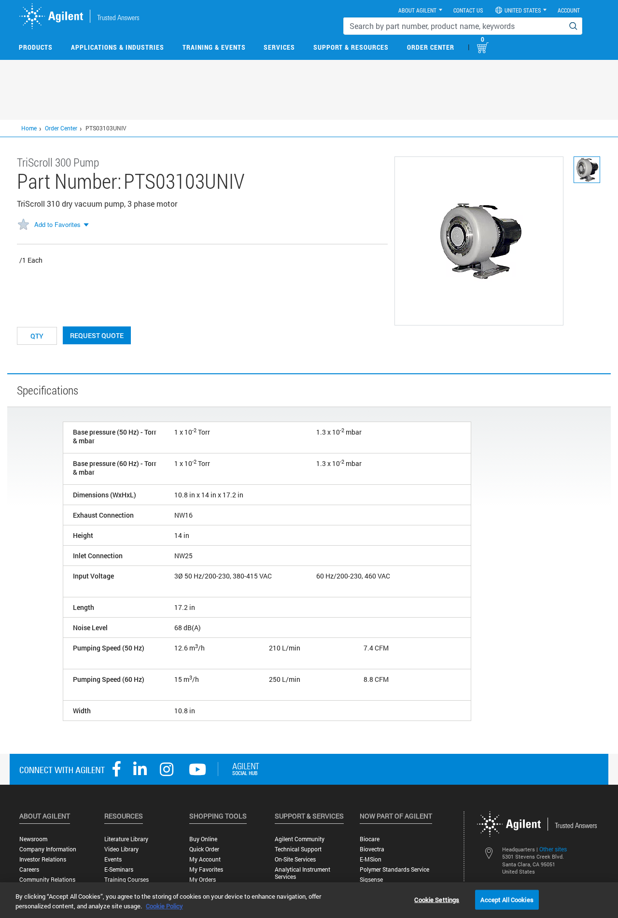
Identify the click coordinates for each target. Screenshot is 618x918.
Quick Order (204, 849)
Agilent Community (299, 839)
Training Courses (126, 879)
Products (36, 47)
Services (279, 47)
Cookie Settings (436, 899)
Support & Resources (351, 47)
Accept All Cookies (506, 899)
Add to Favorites (57, 224)
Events (113, 859)
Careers (29, 869)
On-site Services (295, 859)
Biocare (369, 839)
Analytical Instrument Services (302, 873)
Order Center (430, 47)
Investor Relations (42, 859)
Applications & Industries (117, 47)
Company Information (47, 849)
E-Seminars (118, 869)
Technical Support (298, 849)
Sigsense (371, 879)
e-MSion (370, 859)
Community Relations (47, 879)
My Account (205, 859)
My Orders (202, 879)
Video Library (121, 849)
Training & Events (214, 47)
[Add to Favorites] (23, 225)
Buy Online (203, 839)
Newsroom (33, 839)
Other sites (553, 849)
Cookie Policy (164, 906)
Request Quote (97, 335)
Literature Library (126, 839)
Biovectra (372, 849)
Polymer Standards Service (394, 869)
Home (29, 128)
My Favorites (206, 869)
